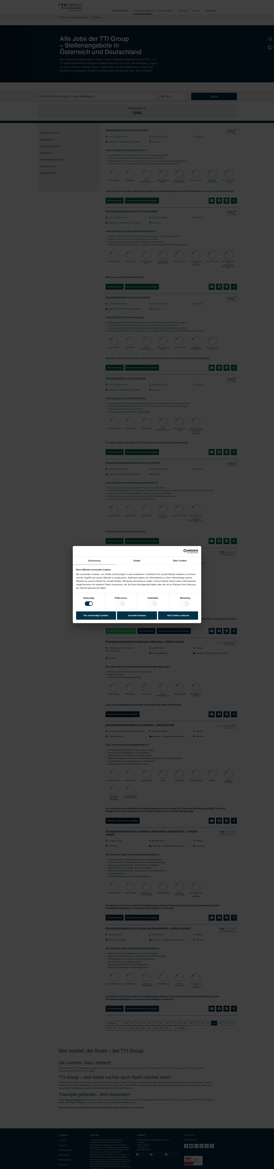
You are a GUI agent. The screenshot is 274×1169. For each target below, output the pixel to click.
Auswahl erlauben (137, 615)
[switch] (121, 603)
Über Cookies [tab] (180, 560)
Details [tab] (137, 560)
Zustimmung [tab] (94, 560)
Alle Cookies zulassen (178, 615)
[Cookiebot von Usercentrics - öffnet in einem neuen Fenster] (185, 551)
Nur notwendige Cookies (96, 615)
